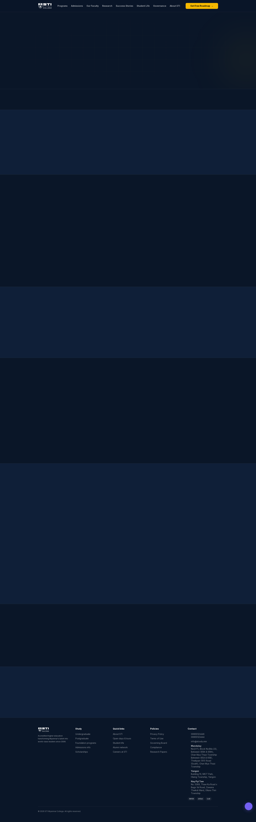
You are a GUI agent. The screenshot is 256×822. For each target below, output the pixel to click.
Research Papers (158, 752)
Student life (118, 743)
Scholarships (81, 752)
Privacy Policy (157, 734)
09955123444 (197, 737)
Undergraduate (82, 734)
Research (107, 6)
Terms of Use (156, 738)
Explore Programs (110, 703)
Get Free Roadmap (201, 6)
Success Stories (124, 6)
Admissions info (83, 747)
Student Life (143, 6)
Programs (62, 6)
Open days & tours (122, 738)
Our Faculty (93, 6)
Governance (159, 6)
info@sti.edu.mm (199, 741)
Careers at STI (120, 752)
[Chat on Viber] (248, 806)
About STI (175, 6)
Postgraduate (82, 738)
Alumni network (120, 747)
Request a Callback (144, 703)
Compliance (156, 747)
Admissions (77, 6)
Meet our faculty (128, 449)
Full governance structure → (148, 548)
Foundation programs (85, 743)
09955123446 (197, 734)
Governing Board (158, 743)
